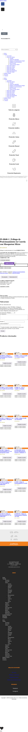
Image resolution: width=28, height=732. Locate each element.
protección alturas (16, 273)
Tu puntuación (3, 312)
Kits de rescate (13, 63)
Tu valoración (3, 314)
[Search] (17, 49)
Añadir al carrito (9, 263)
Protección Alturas (11, 57)
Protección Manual (11, 69)
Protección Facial (10, 68)
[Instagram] (2, 9)
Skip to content (3, 0)
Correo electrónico (4, 323)
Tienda (5, 54)
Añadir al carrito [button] (7, 363)
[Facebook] (2, 4)
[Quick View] (1, 363)
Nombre (2, 321)
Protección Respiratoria (12, 70)
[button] (5, 267)
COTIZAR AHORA (5, 260)
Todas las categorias (14, 110)
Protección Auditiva (11, 65)
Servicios (6, 74)
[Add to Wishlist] (15, 263)
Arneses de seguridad (14, 59)
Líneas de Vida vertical (14, 64)
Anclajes (11, 58)
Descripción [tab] (4, 277)
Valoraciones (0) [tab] (13, 277)
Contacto (6, 75)
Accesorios (9, 55)
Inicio (5, 53)
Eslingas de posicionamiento (16, 62)
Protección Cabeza (11, 67)
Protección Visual (10, 72)
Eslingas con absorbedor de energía (17, 60)
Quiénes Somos (7, 73)
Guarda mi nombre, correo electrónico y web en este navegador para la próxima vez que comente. (12, 328)
